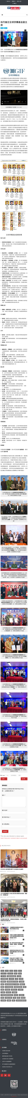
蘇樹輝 (8, 1000)
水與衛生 (21, 989)
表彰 (13, 1000)
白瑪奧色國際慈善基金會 (6, 995)
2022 (2, 971)
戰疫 (2, 987)
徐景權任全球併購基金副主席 (4, 778)
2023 (7, 775)
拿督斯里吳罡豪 (18, 987)
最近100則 (19, 1)
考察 (14, 997)
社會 (6, 28)
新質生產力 (14, 989)
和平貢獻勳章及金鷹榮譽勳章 (8, 1064)
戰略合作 (22, 984)
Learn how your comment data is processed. (14, 838)
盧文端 (15, 995)
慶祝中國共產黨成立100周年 (11, 984)
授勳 (2, 989)
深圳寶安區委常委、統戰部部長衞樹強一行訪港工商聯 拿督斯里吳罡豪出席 (13, 920)
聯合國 (23, 997)
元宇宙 (19, 976)
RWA (20, 973)
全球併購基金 (13, 775)
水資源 (2, 992)
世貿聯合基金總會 (11, 976)
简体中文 (8, 1)
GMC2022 (10, 973)
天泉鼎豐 (22, 981)
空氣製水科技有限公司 (7, 1066)
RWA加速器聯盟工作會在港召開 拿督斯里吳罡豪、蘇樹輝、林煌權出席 (14, 894)
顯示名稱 (5, 810)
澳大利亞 (8, 992)
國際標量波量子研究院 (12, 981)
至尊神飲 (3, 1000)
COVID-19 (3, 973)
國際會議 (3, 981)
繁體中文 (13, 1)
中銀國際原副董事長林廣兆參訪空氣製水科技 (16, 928)
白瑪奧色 (14, 992)
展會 (2, 984)
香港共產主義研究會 (21, 1000)
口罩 (17, 979)
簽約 (2, 997)
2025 (15, 971)
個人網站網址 (5, 824)
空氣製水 (22, 995)
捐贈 (25, 987)
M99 (16, 973)
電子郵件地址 (6, 817)
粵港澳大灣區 (8, 997)
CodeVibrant (14, 1096)
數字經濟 (7, 989)
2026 (20, 971)
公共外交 (11, 979)
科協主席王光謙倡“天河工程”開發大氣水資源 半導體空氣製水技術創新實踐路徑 (16, 960)
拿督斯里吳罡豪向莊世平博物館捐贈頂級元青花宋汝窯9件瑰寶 (17, 952)
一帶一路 (3, 976)
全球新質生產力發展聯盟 (7, 1058)
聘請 (19, 775)
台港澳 (21, 979)
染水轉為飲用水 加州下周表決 (24, 778)
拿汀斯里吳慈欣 (8, 987)
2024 (11, 971)
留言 (4, 795)
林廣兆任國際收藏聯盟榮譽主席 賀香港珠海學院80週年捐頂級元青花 (17, 936)
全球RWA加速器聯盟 (6, 1061)
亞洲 (2, 28)
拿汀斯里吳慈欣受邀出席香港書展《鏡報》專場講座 (16, 943)
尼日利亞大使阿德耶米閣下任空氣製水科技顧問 (12, 869)
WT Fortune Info (12, 30)
